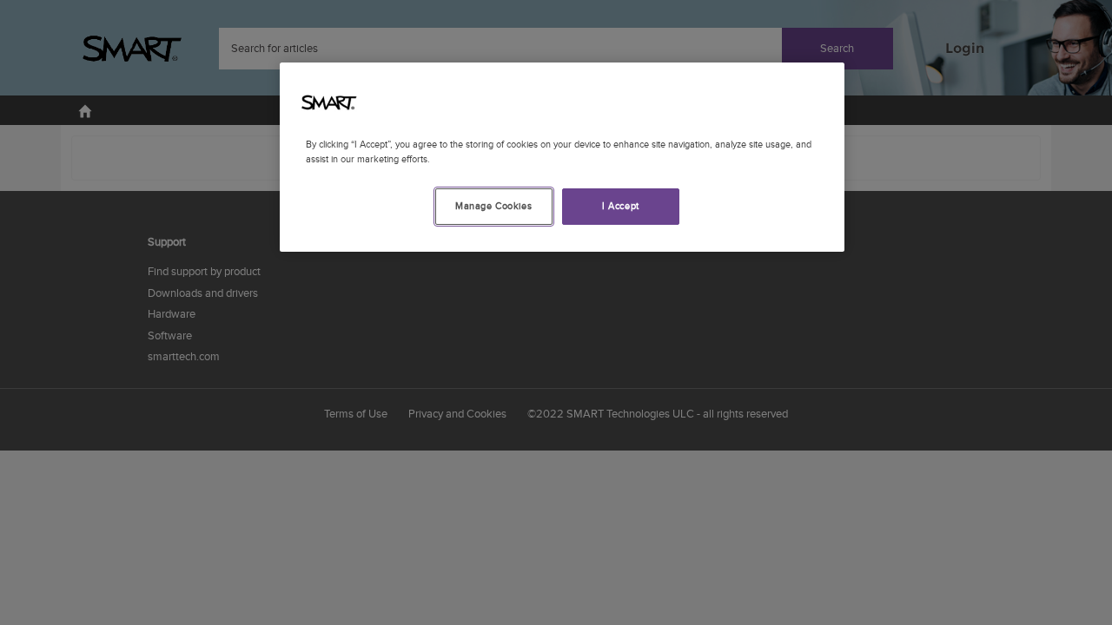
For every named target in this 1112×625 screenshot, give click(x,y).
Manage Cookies (493, 206)
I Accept (620, 206)
